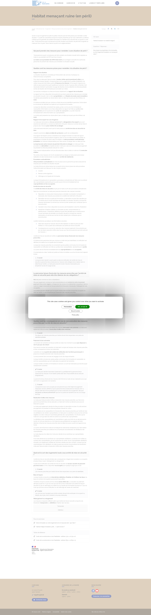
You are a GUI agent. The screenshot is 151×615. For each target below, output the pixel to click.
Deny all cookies (75, 311)
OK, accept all (82, 307)
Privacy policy (75, 315)
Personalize (68, 307)
